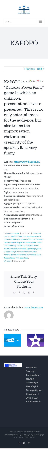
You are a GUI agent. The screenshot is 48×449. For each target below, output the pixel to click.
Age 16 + (22, 236)
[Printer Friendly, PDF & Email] (35, 81)
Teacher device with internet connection (20, 254)
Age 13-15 (14, 236)
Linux (36, 245)
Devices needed (10, 242)
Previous (30, 68)
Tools (39, 254)
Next (39, 68)
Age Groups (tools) (34, 236)
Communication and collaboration (17, 239)
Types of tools (9, 258)
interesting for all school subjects (20, 245)
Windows (7, 261)
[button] (6, 340)
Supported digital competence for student (20, 251)
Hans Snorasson (12, 233)
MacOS (7, 248)
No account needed (18, 248)
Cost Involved (37, 239)
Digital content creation (26, 242)
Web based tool (22, 258)
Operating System (34, 248)
